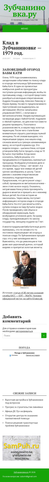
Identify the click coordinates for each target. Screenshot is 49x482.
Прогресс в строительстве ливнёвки (24, 407)
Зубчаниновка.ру (24, 10)
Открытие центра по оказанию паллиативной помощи (21, 417)
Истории (16, 58)
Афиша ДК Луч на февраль (18, 411)
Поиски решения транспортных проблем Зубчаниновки (21, 424)
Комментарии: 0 (29, 58)
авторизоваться (24, 331)
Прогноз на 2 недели (33, 355)
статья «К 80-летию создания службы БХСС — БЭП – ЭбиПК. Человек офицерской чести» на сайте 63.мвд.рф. (22, 295)
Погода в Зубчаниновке (24, 353)
